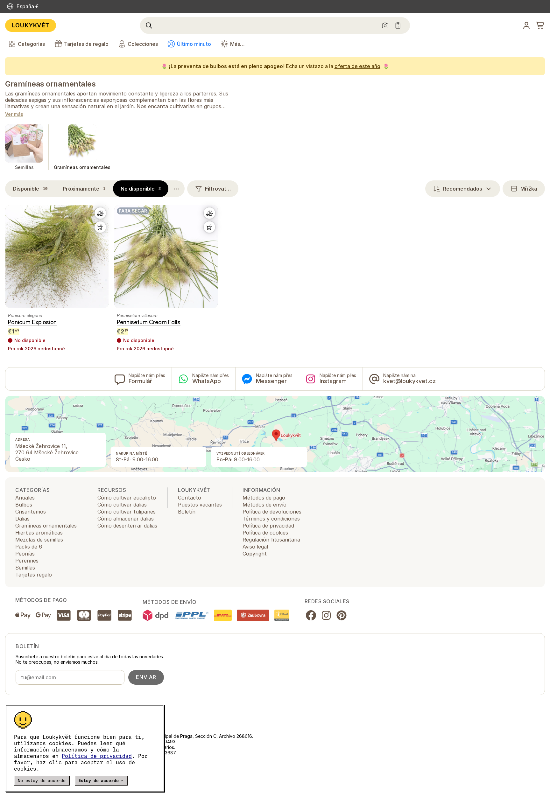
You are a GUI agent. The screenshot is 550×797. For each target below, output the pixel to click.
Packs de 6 (28, 546)
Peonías (25, 553)
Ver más (14, 114)
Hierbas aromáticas (39, 532)
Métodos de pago (264, 497)
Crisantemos (30, 511)
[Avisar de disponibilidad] (100, 227)
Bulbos (23, 504)
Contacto (189, 497)
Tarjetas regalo (33, 574)
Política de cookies (265, 532)
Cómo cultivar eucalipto (126, 497)
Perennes (27, 560)
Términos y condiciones (271, 518)
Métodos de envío (264, 504)
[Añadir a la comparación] (100, 213)
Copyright (255, 553)
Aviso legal (255, 546)
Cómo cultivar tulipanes (126, 511)
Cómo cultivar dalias (122, 504)
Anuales (25, 497)
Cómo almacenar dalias (125, 518)
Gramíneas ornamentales (50, 83)
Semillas (25, 567)
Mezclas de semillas (39, 539)
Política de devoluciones (272, 511)
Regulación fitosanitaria (271, 539)
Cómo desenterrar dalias (127, 525)
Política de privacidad (97, 756)
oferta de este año (357, 66)
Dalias (22, 518)
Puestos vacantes (200, 504)
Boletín (186, 511)
